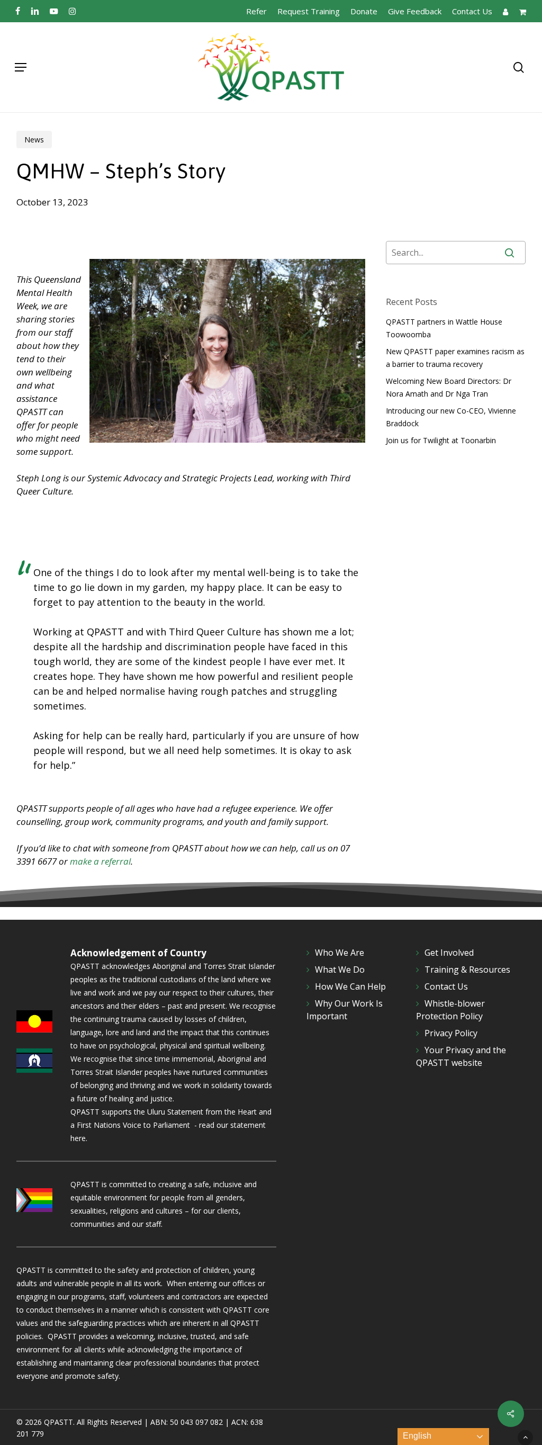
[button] (20, 67)
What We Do (340, 969)
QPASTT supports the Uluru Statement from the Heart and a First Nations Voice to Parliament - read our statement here (171, 1125)
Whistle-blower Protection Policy (450, 1010)
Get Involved (449, 952)
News (34, 139)
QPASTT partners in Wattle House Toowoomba (444, 328)
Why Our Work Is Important (344, 1010)
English (416, 1435)
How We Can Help (350, 986)
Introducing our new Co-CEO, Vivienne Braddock (451, 417)
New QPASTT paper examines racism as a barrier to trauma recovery (455, 357)
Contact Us (446, 986)
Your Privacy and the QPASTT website (461, 1056)
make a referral (100, 861)
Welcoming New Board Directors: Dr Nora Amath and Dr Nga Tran (448, 387)
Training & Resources (467, 969)
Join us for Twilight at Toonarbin (441, 440)
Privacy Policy (450, 1033)
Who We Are (339, 952)
